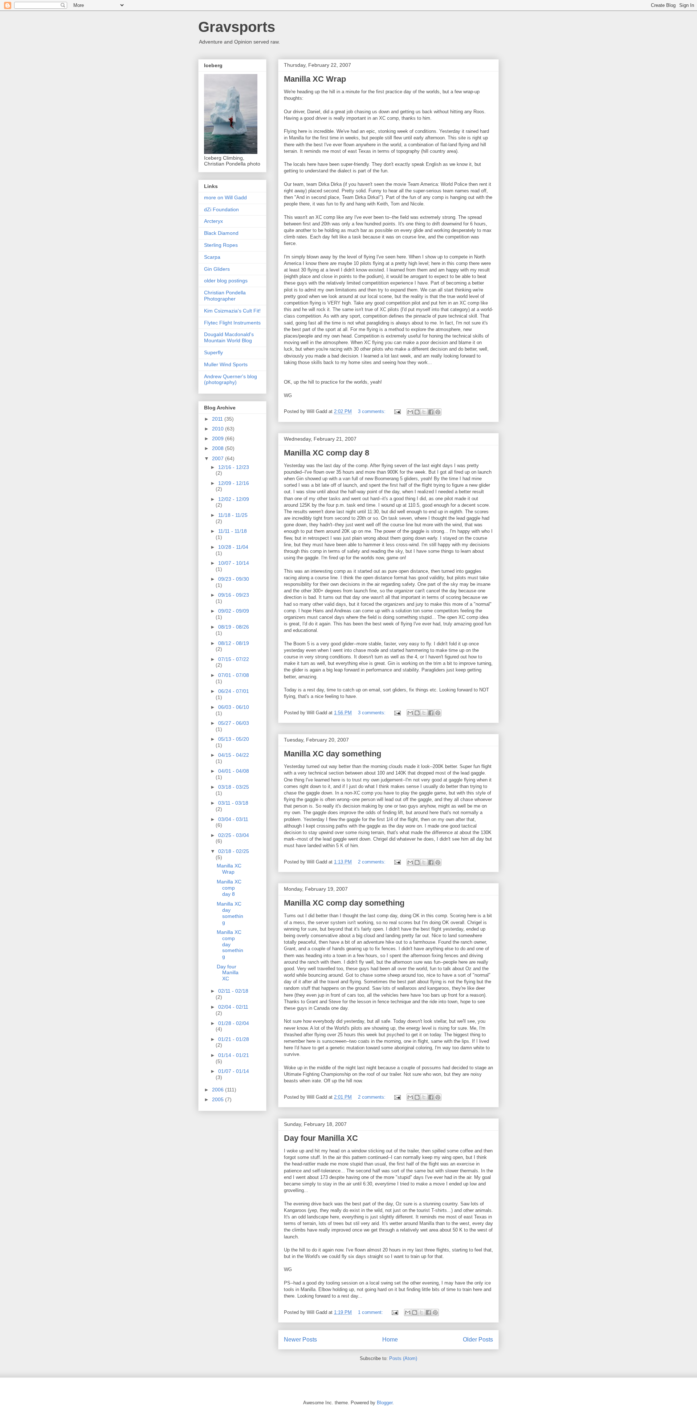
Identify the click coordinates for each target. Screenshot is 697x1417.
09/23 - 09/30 (233, 579)
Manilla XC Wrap (315, 78)
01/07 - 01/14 (233, 1071)
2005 (218, 1099)
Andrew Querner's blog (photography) (230, 379)
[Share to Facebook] (431, 412)
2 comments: (372, 862)
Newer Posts (300, 1339)
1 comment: (371, 1312)
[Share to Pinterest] (437, 412)
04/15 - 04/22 (233, 755)
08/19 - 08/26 (233, 627)
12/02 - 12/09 (233, 499)
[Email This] (410, 412)
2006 (218, 1090)
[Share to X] (424, 412)
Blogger (384, 1402)
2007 (218, 458)
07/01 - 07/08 (233, 675)
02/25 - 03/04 (233, 835)
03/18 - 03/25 (233, 787)
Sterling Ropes (221, 245)
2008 (218, 448)
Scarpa (212, 257)
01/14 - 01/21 (233, 1055)
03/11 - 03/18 (233, 803)
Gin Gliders (217, 269)
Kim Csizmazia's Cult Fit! (232, 311)
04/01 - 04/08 (233, 771)
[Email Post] (397, 411)
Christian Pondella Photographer (225, 296)
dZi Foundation (221, 209)
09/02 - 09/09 (233, 611)
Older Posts (478, 1339)
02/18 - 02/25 (233, 851)
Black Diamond (221, 233)
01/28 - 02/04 (233, 1023)
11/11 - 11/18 (232, 531)
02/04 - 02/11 (233, 1007)
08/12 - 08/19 (233, 643)
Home (390, 1339)
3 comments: (372, 411)
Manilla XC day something (332, 753)
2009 (218, 438)
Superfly (213, 352)
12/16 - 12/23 (233, 467)
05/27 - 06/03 (233, 723)
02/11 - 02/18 (233, 991)
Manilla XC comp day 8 (326, 452)
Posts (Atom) (403, 1358)
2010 (218, 429)
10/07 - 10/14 (233, 563)
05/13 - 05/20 (233, 739)
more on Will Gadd (225, 197)
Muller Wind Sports (226, 364)
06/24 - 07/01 (233, 691)
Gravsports (236, 27)
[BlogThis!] (417, 412)
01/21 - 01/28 (233, 1039)
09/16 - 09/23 (233, 595)
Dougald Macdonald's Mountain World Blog (229, 337)
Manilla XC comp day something (344, 902)
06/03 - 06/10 (233, 707)
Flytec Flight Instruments (232, 323)
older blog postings (226, 280)
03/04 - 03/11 (233, 819)
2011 (218, 419)
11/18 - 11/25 (233, 515)
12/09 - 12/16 (233, 483)
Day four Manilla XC (321, 1138)
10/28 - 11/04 (233, 547)
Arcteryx (213, 221)
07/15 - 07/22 (233, 659)
